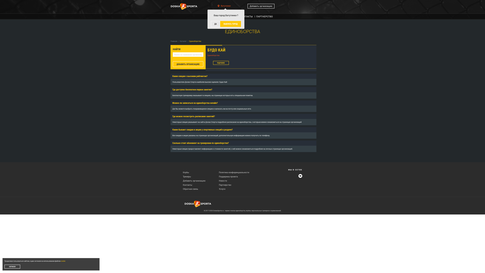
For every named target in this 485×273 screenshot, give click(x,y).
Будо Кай (216, 50)
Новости (223, 180)
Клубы (186, 172)
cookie (63, 261)
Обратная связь (190, 189)
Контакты (187, 185)
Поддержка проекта (228, 176)
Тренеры (187, 176)
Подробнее (221, 63)
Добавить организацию (261, 6)
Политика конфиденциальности (234, 172)
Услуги (222, 189)
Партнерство (225, 185)
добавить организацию (188, 64)
